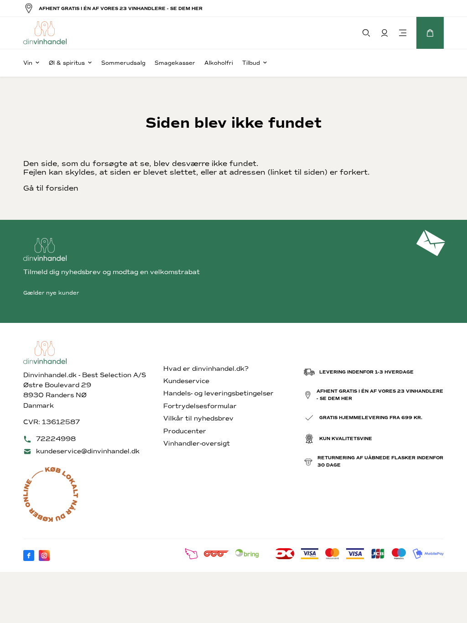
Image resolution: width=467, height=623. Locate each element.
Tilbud (251, 63)
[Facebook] (28, 555)
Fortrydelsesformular (200, 406)
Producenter (184, 431)
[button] (430, 33)
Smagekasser (175, 63)
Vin (27, 63)
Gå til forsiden (50, 188)
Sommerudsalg (123, 63)
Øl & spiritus (67, 63)
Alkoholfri (218, 63)
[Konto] (384, 33)
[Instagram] (44, 555)
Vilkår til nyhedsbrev (198, 418)
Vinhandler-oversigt (196, 443)
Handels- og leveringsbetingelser (218, 393)
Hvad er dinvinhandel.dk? (206, 369)
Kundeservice (186, 381)
